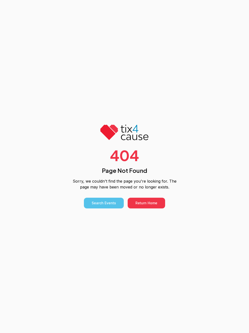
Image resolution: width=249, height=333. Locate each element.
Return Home (146, 203)
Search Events (104, 203)
